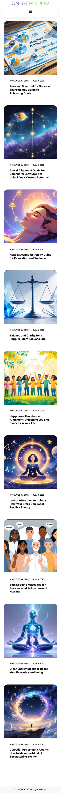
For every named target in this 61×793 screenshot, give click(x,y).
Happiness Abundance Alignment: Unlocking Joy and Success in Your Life (29, 420)
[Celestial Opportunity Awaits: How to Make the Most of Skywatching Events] (30, 711)
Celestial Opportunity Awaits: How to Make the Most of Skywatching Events (29, 753)
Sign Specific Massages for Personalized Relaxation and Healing (28, 588)
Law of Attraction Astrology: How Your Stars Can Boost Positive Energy (28, 504)
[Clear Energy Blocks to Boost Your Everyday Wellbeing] (30, 631)
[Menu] (30, 11)
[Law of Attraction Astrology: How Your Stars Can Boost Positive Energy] (30, 462)
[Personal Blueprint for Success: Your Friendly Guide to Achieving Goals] (30, 48)
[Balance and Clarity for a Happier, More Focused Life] (30, 297)
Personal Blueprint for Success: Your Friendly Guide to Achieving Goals (30, 90)
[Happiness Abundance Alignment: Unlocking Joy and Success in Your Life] (30, 378)
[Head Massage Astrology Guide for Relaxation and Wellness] (30, 216)
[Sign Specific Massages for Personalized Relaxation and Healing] (30, 546)
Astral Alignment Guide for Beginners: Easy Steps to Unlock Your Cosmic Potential (29, 174)
